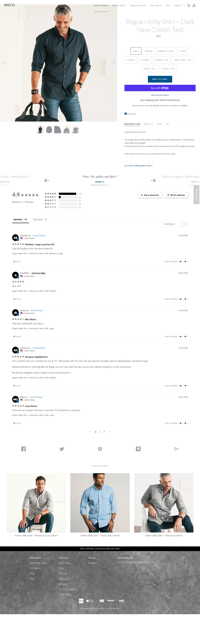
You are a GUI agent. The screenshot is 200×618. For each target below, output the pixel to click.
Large (183, 51)
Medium (148, 51)
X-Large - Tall (168, 68)
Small (136, 51)
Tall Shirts (156, 5)
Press (32, 573)
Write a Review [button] (177, 195)
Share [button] (18, 261)
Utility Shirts (101, 5)
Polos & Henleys (138, 5)
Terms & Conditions (68, 589)
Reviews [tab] (18, 219)
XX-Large (145, 60)
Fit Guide (131, 113)
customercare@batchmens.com (139, 562)
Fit (167, 124)
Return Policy (65, 562)
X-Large (131, 60)
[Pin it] (100, 449)
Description (132, 124)
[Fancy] (138, 449)
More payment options (160, 95)
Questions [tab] (38, 219)
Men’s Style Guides (38, 562)
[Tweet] (62, 449)
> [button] (110, 431)
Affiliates (63, 584)
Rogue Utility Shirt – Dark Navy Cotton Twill (30, 253)
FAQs (61, 568)
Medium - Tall (161, 60)
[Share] (23, 449)
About (178, 5)
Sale (168, 5)
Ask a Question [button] (151, 195)
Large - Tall (149, 68)
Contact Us (64, 578)
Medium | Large (166, 51)
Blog (32, 578)
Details (148, 124)
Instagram (93, 562)
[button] (181, 261)
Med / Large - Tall (183, 60)
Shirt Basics (35, 568)
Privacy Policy (65, 594)
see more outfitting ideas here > (138, 165)
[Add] (176, 449)
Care (159, 124)
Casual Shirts (119, 5)
